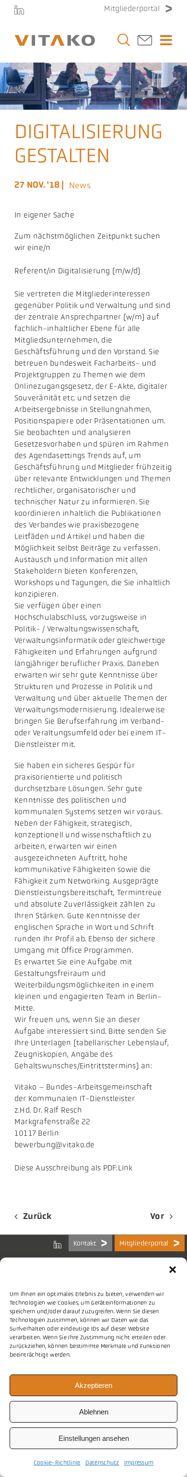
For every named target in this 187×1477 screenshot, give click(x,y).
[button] (172, 1269)
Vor (157, 1216)
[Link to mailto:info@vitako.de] (145, 43)
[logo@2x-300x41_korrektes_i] (54, 39)
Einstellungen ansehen (93, 1438)
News (80, 185)
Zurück (37, 1216)
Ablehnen (93, 1412)
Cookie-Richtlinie (57, 1462)
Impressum (139, 1462)
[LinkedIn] (19, 9)
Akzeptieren (93, 1385)
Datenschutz (102, 1462)
